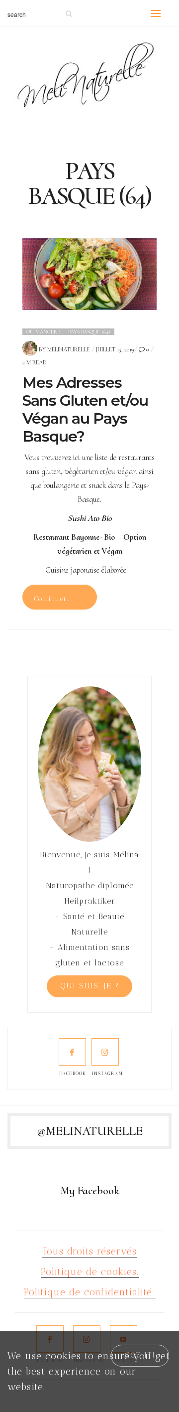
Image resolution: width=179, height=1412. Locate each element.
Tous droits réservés (89, 1251)
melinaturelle (68, 349)
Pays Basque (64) (89, 331)
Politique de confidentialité (90, 1292)
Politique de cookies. (90, 1271)
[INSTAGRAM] (105, 1052)
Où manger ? (43, 331)
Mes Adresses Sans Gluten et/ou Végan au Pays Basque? (85, 409)
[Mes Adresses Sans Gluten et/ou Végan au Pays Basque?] (89, 274)
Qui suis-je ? (89, 985)
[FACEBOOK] (72, 1052)
